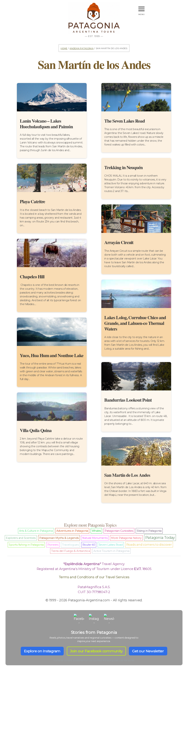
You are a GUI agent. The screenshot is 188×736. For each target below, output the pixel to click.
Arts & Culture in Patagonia (36, 530)
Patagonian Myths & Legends (59, 538)
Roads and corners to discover (149, 544)
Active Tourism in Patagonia (111, 551)
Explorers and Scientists (21, 538)
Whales (96, 530)
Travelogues (70, 544)
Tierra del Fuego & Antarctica (70, 551)
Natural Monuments (94, 538)
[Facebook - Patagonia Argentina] (79, 619)
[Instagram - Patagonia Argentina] (94, 619)
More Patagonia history (126, 538)
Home (64, 48)
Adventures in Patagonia (72, 530)
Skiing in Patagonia (149, 530)
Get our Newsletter (148, 651)
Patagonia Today (160, 537)
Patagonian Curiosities (119, 530)
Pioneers (52, 544)
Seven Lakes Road (111, 544)
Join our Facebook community (96, 651)
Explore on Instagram (42, 651)
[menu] (141, 7)
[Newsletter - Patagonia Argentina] (109, 619)
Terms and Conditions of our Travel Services (94, 577)
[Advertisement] (94, 707)
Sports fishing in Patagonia (26, 544)
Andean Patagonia (81, 48)
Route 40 (88, 544)
